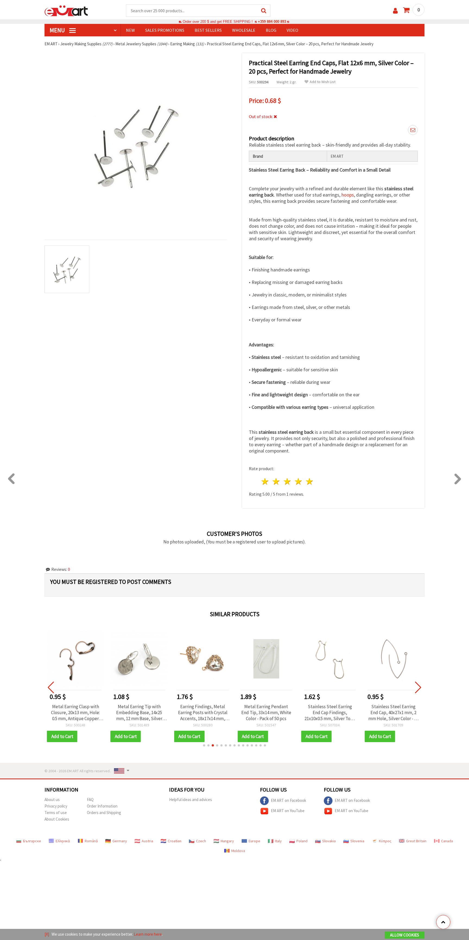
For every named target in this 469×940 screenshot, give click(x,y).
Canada (447, 840)
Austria (147, 840)
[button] (204, 745)
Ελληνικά (63, 840)
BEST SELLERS (208, 30)
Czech (201, 840)
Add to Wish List (322, 82)
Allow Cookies (404, 935)
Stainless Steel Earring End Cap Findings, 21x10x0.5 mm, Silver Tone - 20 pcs (330, 712)
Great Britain (416, 840)
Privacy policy (56, 806)
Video (292, 30)
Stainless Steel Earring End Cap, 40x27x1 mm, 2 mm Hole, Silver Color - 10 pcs (393, 712)
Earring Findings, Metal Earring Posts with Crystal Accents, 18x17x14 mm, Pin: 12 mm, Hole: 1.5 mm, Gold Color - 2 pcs (202, 712)
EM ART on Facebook (288, 800)
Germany (119, 840)
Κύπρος (385, 840)
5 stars (309, 481)
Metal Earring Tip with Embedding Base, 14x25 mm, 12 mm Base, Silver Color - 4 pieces (139, 712)
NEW (130, 30)
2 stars (276, 481)
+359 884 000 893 (272, 22)
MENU (58, 30)
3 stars (287, 481)
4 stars (298, 481)
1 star (265, 481)
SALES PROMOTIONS (164, 30)
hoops (347, 195)
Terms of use (56, 812)
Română (91, 840)
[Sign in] (395, 11)
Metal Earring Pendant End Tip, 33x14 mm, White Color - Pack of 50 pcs (266, 712)
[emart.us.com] (66, 10)
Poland (302, 840)
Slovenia (357, 840)
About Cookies (57, 819)
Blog (271, 30)
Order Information (102, 806)
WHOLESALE (243, 30)
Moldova (238, 850)
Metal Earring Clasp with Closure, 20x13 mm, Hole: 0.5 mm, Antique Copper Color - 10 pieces (75, 712)
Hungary (227, 840)
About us (52, 799)
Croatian (174, 840)
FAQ (90, 799)
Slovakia (329, 840)
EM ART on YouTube (288, 810)
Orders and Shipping (104, 812)
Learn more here (148, 934)
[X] (47, 934)
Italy (278, 840)
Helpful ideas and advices (190, 799)
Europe (254, 840)
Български (32, 840)
